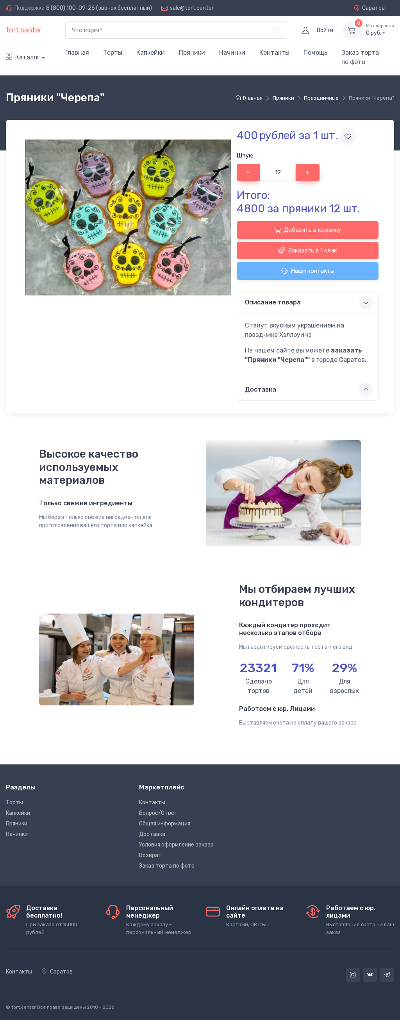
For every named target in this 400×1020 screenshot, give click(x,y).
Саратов (373, 8)
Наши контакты (312, 270)
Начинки (232, 52)
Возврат (150, 855)
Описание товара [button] (273, 302)
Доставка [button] (260, 389)
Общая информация (164, 823)
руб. (380, 29)
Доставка (152, 834)
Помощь (315, 52)
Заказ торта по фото (360, 57)
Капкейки (150, 52)
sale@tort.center (192, 8)
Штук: (245, 155)
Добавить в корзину (312, 229)
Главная (77, 52)
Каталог (27, 57)
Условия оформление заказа (176, 844)
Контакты (274, 52)
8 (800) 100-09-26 (70, 8)
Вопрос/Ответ (158, 813)
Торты (112, 52)
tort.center (23, 30)
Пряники (192, 52)
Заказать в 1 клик (312, 250)
